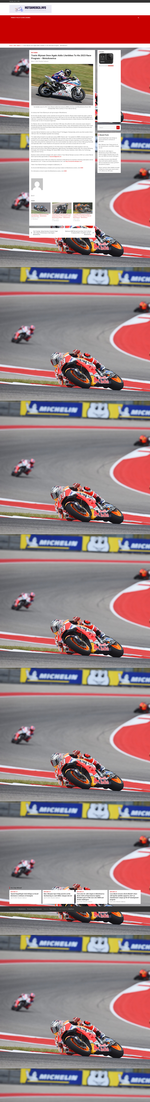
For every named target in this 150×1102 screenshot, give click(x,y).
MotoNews (34, 52)
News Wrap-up (14, 891)
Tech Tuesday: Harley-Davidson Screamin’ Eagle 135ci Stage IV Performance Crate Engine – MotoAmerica (45, 233)
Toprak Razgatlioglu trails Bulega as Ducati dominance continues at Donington (108, 139)
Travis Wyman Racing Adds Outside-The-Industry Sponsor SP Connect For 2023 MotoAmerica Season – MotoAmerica (61, 216)
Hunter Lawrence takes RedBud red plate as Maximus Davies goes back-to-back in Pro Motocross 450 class (109, 169)
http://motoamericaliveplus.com (74, 161)
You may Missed (16, 888)
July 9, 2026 (79, 901)
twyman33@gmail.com (55, 156)
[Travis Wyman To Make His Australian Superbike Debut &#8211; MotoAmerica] (41, 208)
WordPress (71, 909)
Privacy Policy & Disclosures (20, 17)
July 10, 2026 (14, 897)
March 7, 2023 (34, 61)
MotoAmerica (22, 909)
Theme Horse (52, 909)
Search (118, 127)
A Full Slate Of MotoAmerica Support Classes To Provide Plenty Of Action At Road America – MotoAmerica (82, 216)
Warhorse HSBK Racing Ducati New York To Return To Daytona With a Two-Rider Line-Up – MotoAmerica (78, 233)
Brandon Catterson (43, 61)
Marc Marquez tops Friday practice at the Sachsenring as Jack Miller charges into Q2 (109, 146)
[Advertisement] (75, 32)
